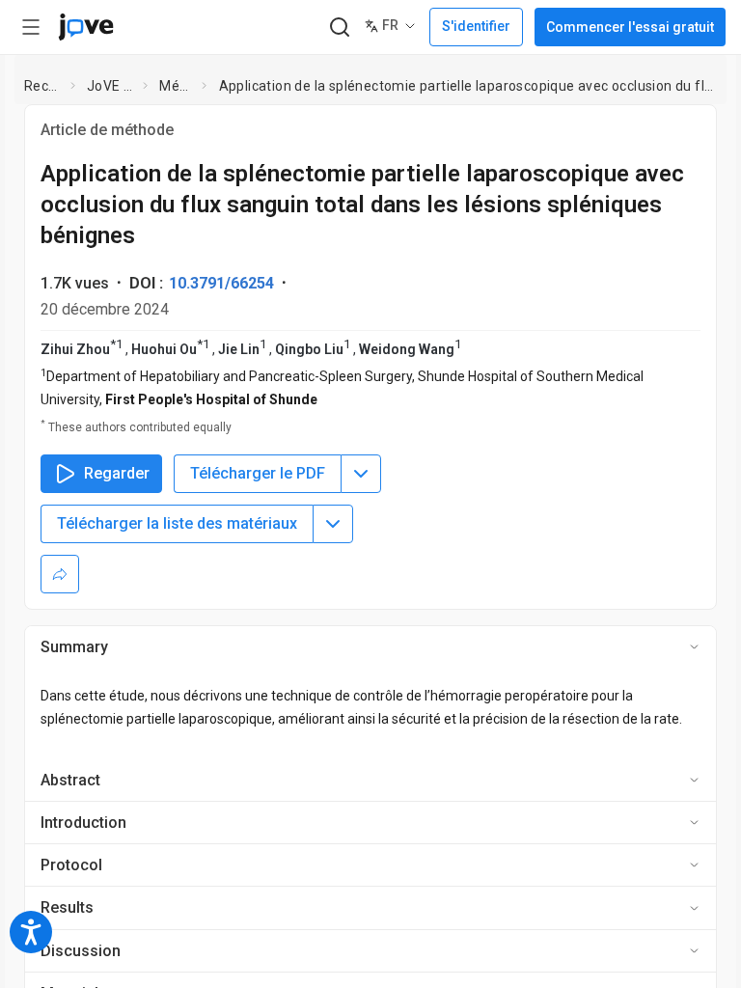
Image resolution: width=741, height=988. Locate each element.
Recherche (43, 86)
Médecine (176, 86)
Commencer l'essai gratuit (630, 27)
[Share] (60, 574)
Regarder (117, 473)
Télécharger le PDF (257, 473)
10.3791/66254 (221, 283)
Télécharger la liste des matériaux (177, 523)
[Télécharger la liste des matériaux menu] (333, 524)
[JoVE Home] (86, 27)
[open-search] (339, 27)
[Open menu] (30, 27)
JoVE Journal (111, 86)
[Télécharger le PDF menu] (361, 473)
